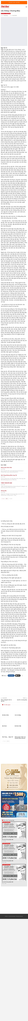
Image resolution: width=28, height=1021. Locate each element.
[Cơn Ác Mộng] (20, 710)
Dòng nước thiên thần (6, 467)
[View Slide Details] (14, 2)
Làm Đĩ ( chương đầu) (22, 699)
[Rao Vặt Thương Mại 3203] (14, 830)
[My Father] (7, 721)
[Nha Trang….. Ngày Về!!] (7, 732)
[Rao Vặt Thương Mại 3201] (14, 872)
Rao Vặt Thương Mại (6, 822)
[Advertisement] (14, 510)
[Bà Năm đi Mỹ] (7, 710)
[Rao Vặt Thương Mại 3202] (14, 851)
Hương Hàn (4, 490)
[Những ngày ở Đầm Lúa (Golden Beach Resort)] (20, 732)
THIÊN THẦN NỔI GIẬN (6, 483)
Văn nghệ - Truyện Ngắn (5, 13)
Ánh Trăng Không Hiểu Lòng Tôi (9, 475)
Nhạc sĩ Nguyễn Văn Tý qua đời (6, 700)
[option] (14, 853)
